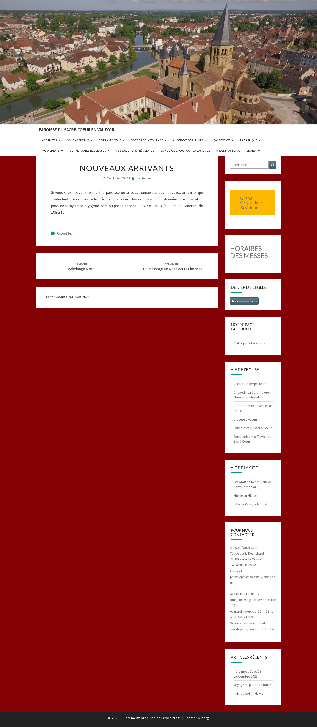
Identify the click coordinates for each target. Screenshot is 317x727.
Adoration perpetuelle (250, 384)
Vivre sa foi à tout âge (147, 140)
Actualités (49, 140)
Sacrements (221, 140)
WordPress (172, 718)
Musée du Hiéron (246, 495)
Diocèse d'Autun (245, 419)
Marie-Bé (143, 178)
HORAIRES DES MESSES (249, 251)
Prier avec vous (110, 140)
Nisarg (203, 718)
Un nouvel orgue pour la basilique (185, 151)
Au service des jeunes (188, 140)
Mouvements (51, 151)
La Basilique (248, 140)
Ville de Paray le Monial (250, 504)
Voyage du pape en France (252, 685)
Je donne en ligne (244, 301)
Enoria (251, 151)
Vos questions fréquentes (135, 151)
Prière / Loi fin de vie (248, 693)
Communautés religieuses (88, 151)
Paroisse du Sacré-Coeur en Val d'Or (76, 129)
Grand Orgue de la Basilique (251, 202)
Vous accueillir (78, 140)
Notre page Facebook (249, 343)
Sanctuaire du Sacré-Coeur (253, 428)
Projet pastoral (228, 151)
